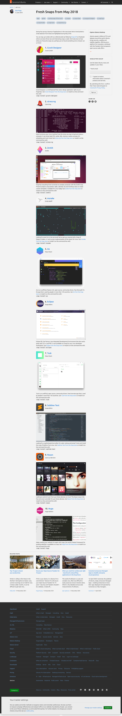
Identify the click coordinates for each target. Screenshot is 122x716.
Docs (62, 613)
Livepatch (55, 652)
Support (43, 609)
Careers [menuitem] (83, 2)
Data (40, 676)
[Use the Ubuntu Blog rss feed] (107, 690)
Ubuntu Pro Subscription (43, 672)
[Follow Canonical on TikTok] (102, 690)
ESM (49, 652)
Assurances (86, 652)
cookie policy (30, 711)
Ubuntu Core (14, 637)
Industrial (47, 680)
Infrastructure (47, 676)
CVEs (73, 652)
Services (55, 637)
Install (38, 609)
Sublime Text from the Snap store (67, 445)
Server (44, 664)
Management (59, 633)
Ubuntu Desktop (15, 641)
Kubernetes (13, 617)
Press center (72, 690)
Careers (53, 690)
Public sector (55, 680)
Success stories (47, 637)
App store (39, 633)
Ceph (11, 613)
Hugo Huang (39, 590)
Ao (48, 249)
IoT (11, 633)
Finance (66, 680)
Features (38, 637)
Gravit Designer (54, 48)
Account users (52, 668)
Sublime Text (53, 405)
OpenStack (13, 609)
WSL (49, 664)
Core (53, 664)
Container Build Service (80, 660)
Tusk (49, 353)
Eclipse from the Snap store (54, 345)
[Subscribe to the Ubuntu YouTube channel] (98, 690)
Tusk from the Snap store (68, 395)
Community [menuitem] (64, 2)
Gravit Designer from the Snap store (55, 91)
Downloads (13, 664)
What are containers (42, 660)
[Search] (112, 2)
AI (36, 676)
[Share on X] (90, 102)
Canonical (91, 590)
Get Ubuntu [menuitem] (74, 2)
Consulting (56, 613)
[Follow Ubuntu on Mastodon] (81, 690)
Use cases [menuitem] (47, 2)
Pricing (60, 668)
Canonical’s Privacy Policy (97, 88)
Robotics (12, 629)
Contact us (14, 690)
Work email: (94, 68)
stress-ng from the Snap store (64, 138)
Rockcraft (91, 660)
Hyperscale (39, 644)
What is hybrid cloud (72, 648)
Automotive (39, 680)
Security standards (65, 652)
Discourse (67, 668)
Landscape (13, 656)
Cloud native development (99, 676)
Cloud (11, 648)
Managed (48, 613)
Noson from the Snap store (75, 499)
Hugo (50, 509)
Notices (79, 652)
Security (12, 652)
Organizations (40, 641)
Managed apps (40, 621)
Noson (50, 455)
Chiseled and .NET (66, 660)
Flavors (56, 641)
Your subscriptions (41, 668)
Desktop (38, 664)
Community (55, 629)
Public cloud (96, 648)
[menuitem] (105, 2)
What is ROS (46, 629)
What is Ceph (40, 613)
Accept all (108, 707)
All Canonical (104, 2)
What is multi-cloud (85, 648)
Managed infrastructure (17, 621)
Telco (61, 680)
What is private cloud (58, 648)
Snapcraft (74, 37)
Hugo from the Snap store (69, 544)
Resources (69, 617)
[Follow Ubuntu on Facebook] (85, 690)
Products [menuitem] (38, 2)
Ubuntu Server (14, 644)
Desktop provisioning (58, 672)
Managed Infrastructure (59, 676)
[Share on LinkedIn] (96, 102)
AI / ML (12, 625)
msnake (50, 198)
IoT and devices (85, 676)
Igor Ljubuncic (66, 590)
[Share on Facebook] (93, 102)
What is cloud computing (43, 648)
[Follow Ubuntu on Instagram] (94, 690)
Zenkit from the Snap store (73, 188)
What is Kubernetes (42, 617)
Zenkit (50, 148)
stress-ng (51, 101)
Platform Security (41, 652)
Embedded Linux (48, 633)
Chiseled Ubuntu (54, 660)
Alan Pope (18, 10)
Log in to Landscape (72, 656)
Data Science (48, 625)
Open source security (73, 676)
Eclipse (50, 302)
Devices (68, 672)
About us (38, 690)
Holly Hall (12, 590)
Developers (49, 641)
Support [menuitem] (55, 2)
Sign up (93, 92)
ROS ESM (38, 629)
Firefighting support (77, 668)
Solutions (13, 676)
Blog (11, 7)
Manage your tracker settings (93, 707)
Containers (13, 660)
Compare (52, 656)
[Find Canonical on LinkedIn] (89, 690)
